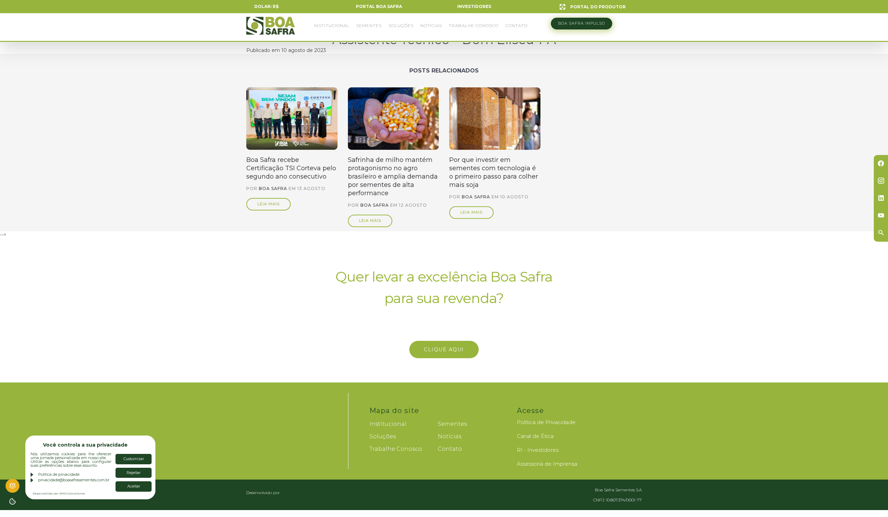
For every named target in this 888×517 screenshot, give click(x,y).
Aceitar (133, 486)
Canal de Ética (535, 436)
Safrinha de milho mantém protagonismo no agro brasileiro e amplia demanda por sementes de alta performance (393, 176)
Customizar (133, 458)
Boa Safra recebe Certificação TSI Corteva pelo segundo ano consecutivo (291, 168)
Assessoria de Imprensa (547, 463)
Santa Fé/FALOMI (295, 493)
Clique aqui (444, 349)
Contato (516, 25)
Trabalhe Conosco (473, 25)
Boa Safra (270, 29)
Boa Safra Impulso (581, 23)
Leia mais (268, 203)
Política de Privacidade (546, 422)
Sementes (369, 25)
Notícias (431, 25)
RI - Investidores (537, 450)
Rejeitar (133, 472)
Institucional (331, 25)
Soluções (400, 25)
